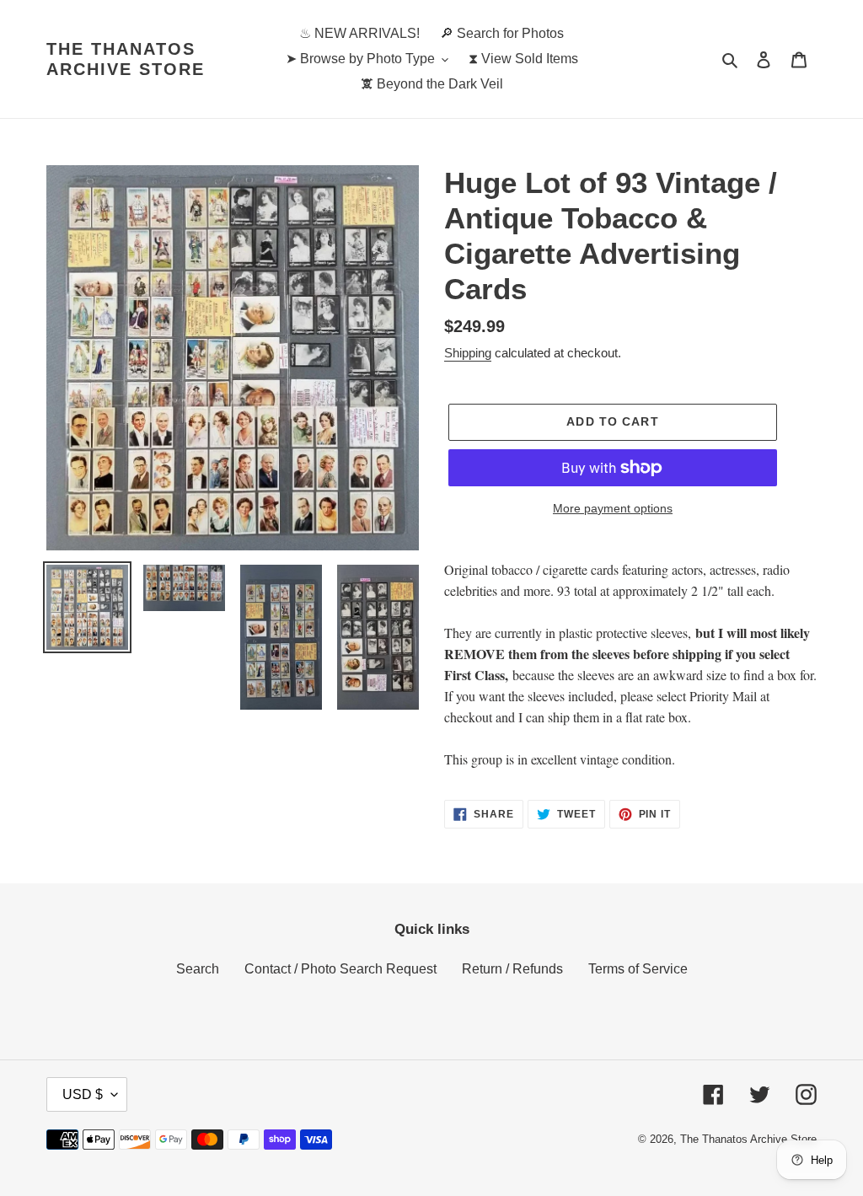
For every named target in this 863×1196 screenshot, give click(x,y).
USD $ (82, 1094)
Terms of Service (638, 969)
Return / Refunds (512, 969)
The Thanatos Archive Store (125, 59)
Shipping (467, 353)
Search (197, 969)
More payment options (613, 508)
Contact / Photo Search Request (340, 969)
